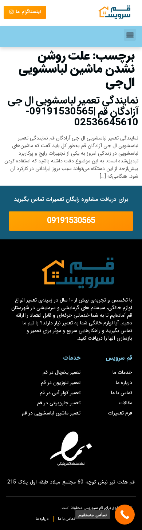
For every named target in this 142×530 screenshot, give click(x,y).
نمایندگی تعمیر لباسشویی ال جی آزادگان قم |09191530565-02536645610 (73, 112)
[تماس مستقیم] (125, 515)
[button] (130, 35)
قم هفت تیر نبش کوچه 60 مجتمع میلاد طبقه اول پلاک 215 (71, 482)
